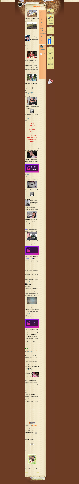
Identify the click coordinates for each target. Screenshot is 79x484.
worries (29, 386)
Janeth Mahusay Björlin (49, 38)
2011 (40, 19)
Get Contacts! (27, 354)
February (41, 40)
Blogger (51, 68)
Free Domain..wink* (42, 27)
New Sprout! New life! (28, 9)
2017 (40, 15)
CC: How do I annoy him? (42, 30)
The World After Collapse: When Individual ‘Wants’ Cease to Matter (42, 49)
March (41, 39)
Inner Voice (28, 2)
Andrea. (36, 466)
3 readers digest (31, 450)
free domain (27, 45)
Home (32, 472)
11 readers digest (31, 351)
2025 (40, 12)
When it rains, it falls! (28, 284)
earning (28, 313)
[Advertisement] (42, 68)
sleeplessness (28, 386)
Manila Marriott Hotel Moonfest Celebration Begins (42, 51)
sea (29, 281)
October (41, 21)
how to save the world (42, 48)
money (29, 313)
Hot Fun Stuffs (41, 46)
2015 (40, 16)
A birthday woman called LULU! (42, 38)
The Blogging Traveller (42, 56)
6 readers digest (31, 93)
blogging (27, 313)
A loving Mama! (41, 28)
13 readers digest (31, 196)
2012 (40, 18)
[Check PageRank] (49, 11)
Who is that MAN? (27, 121)
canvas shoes (30, 398)
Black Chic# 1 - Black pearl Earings (30, 177)
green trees (27, 31)
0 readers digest (31, 369)
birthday (27, 470)
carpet (27, 281)
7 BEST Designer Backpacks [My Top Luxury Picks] (43, 57)
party (28, 470)
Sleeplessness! (41, 36)
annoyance (27, 174)
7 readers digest (31, 265)
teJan (51, 16)
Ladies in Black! (27, 96)
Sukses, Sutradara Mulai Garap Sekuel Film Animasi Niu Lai (43, 47)
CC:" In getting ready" (28, 316)
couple (28, 174)
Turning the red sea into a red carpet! (43, 33)
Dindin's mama (32, 92)
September (41, 22)
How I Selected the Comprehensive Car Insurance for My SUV (44, 54)
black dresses (28, 118)
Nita (31, 35)
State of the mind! (27, 199)
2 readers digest (31, 143)
